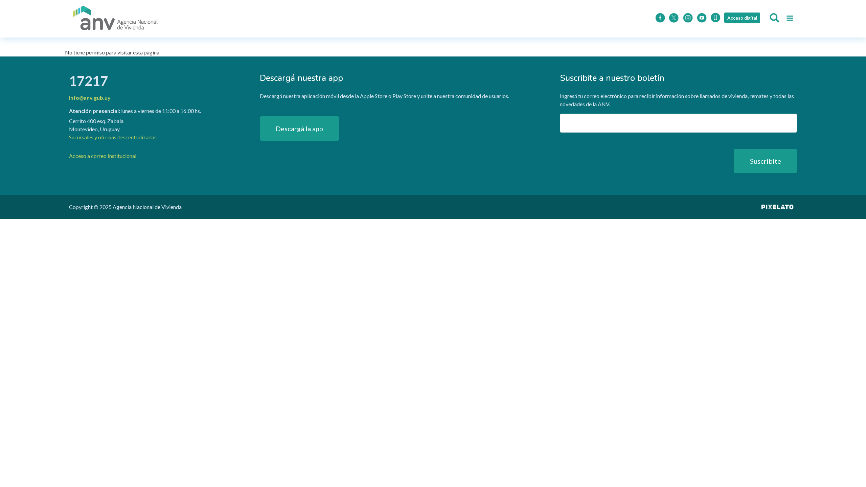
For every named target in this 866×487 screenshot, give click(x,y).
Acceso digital (742, 18)
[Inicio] (115, 19)
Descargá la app (299, 128)
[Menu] (789, 19)
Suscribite (765, 161)
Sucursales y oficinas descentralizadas (113, 137)
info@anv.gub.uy (90, 97)
